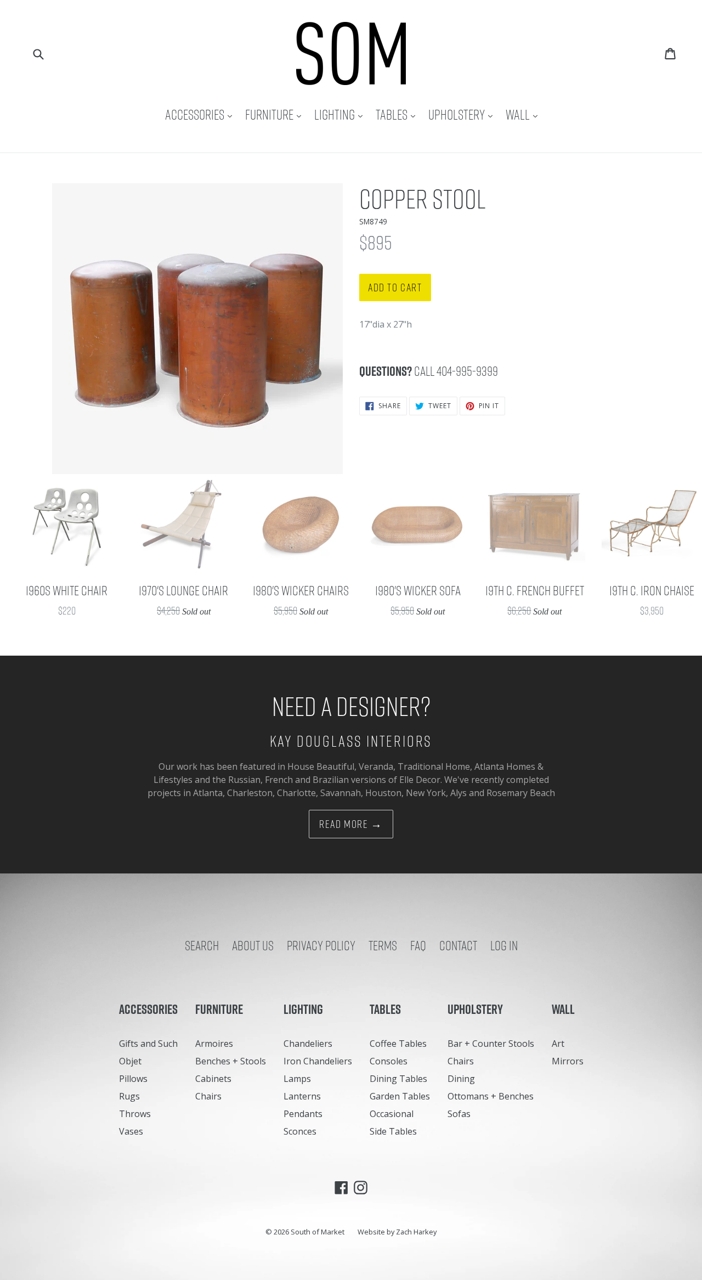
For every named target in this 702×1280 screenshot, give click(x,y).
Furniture (276, 114)
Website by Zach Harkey (397, 1232)
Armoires (214, 1043)
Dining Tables (398, 1079)
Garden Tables (400, 1096)
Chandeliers (308, 1043)
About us (253, 945)
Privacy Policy (321, 945)
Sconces (300, 1131)
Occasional (392, 1114)
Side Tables (393, 1131)
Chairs (208, 1096)
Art (558, 1043)
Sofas (459, 1114)
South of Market (317, 1232)
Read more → (351, 824)
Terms (383, 945)
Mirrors (568, 1061)
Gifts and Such (148, 1043)
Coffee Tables (398, 1043)
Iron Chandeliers (318, 1061)
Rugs (129, 1096)
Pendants (303, 1114)
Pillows (133, 1079)
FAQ (418, 945)
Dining (461, 1079)
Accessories (201, 114)
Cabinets (213, 1079)
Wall (524, 114)
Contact (458, 945)
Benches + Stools (230, 1061)
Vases (131, 1131)
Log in (504, 945)
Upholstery (463, 114)
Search (202, 945)
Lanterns (302, 1096)
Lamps (297, 1079)
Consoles (388, 1061)
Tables (398, 114)
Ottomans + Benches (491, 1096)
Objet (130, 1061)
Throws (135, 1114)
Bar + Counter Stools (491, 1043)
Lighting (341, 114)
